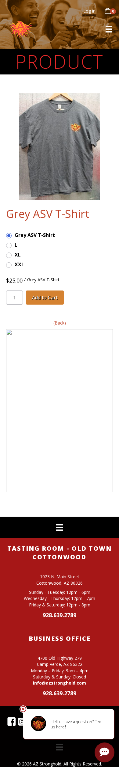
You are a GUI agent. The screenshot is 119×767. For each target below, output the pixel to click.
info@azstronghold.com (59, 683)
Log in (89, 11)
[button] (11, 721)
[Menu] (109, 29)
